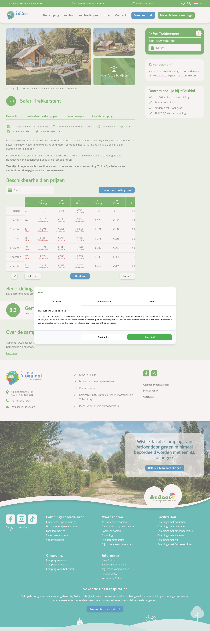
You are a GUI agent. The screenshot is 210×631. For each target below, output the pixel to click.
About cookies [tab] (105, 301)
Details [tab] (152, 301)
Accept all (150, 337)
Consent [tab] (57, 301)
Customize (103, 337)
